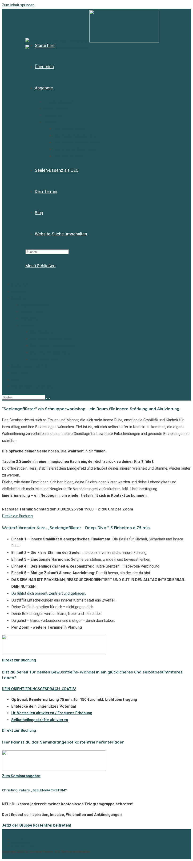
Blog (14, 380)
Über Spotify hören (44, 332)
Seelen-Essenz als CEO (29, 366)
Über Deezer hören (44, 359)
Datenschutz (20, 842)
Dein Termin (20, 373)
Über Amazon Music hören (50, 353)
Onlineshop (29, 319)
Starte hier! (19, 285)
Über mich (19, 291)
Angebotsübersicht (35, 305)
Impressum (19, 839)
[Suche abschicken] (48, 398)
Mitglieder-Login (23, 845)
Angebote (18, 298)
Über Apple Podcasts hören (51, 339)
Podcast (27, 325)
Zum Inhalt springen (18, 5)
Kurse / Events (32, 312)
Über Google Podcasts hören (52, 346)
